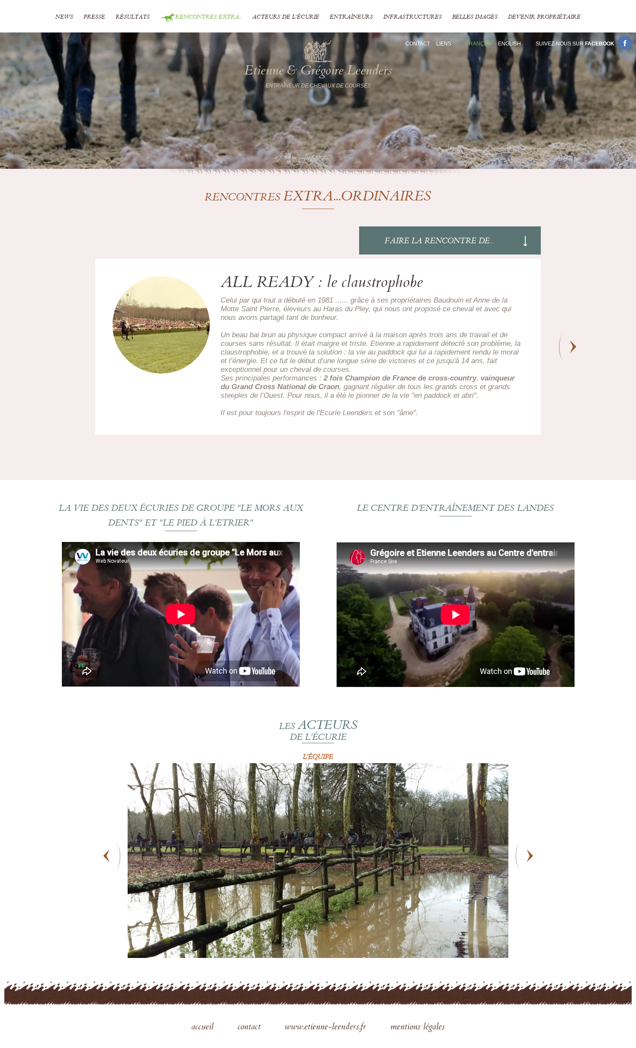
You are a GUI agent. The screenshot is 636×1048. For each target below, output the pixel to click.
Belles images (475, 17)
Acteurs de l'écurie (285, 17)
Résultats (133, 17)
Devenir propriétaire (544, 17)
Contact (417, 44)
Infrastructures (412, 17)
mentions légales (417, 1027)
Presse (94, 17)
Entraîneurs (351, 17)
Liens (443, 44)
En (509, 44)
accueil (203, 1027)
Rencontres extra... (208, 17)
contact (250, 1027)
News (64, 17)
